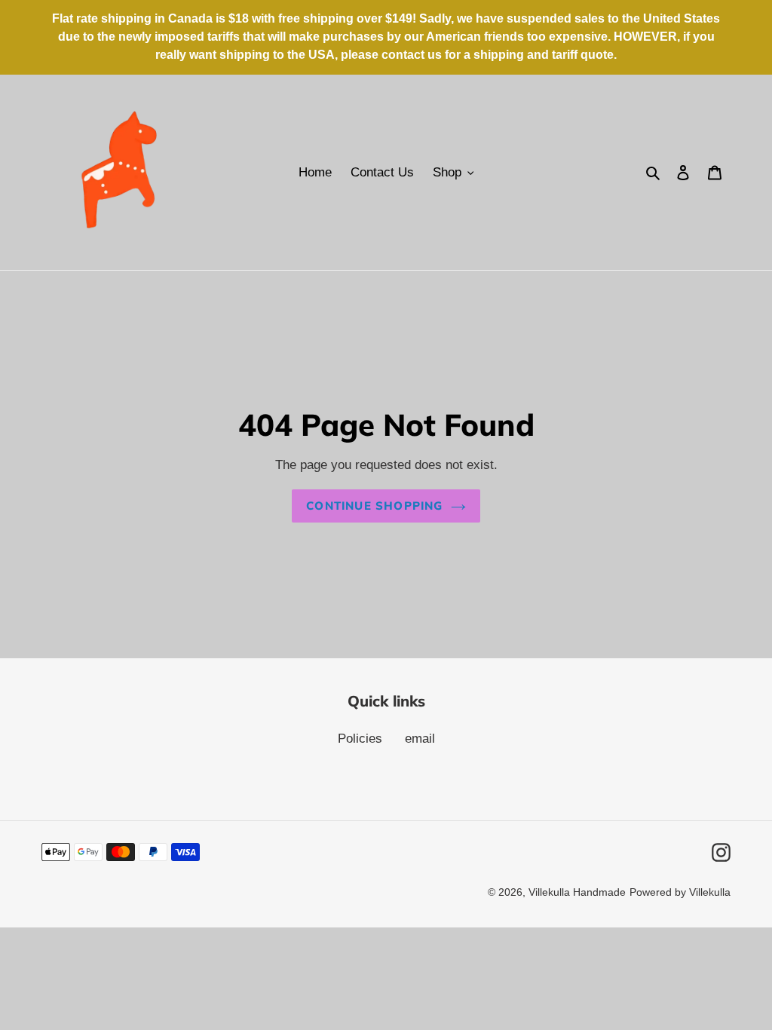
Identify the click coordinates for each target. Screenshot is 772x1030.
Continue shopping (374, 505)
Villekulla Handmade (577, 892)
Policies (360, 738)
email (420, 738)
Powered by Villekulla (680, 892)
